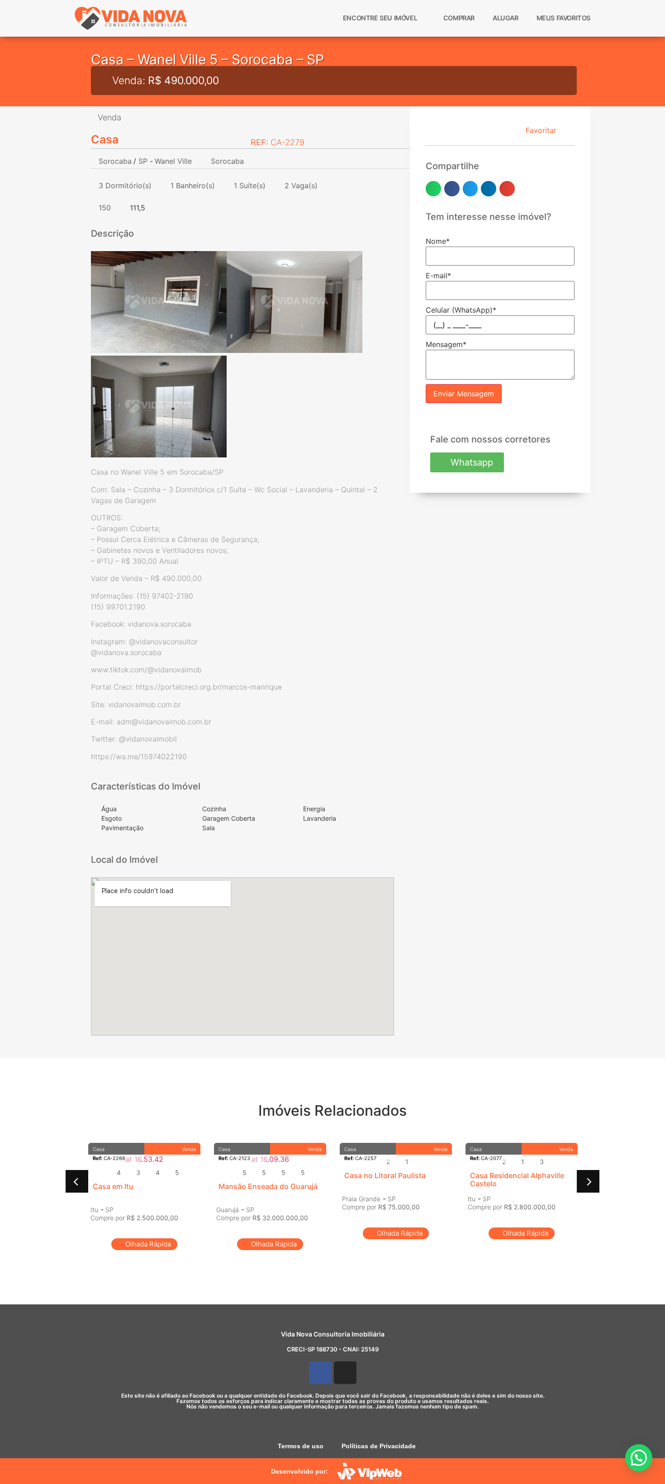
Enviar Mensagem (463, 393)
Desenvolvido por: (299, 1471)
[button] (433, 188)
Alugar (505, 18)
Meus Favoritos (563, 18)
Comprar (459, 18)
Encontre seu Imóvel (380, 18)
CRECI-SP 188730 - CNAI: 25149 (333, 1349)
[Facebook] (320, 1372)
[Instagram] (345, 1372)
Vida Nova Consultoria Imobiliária (333, 1334)
